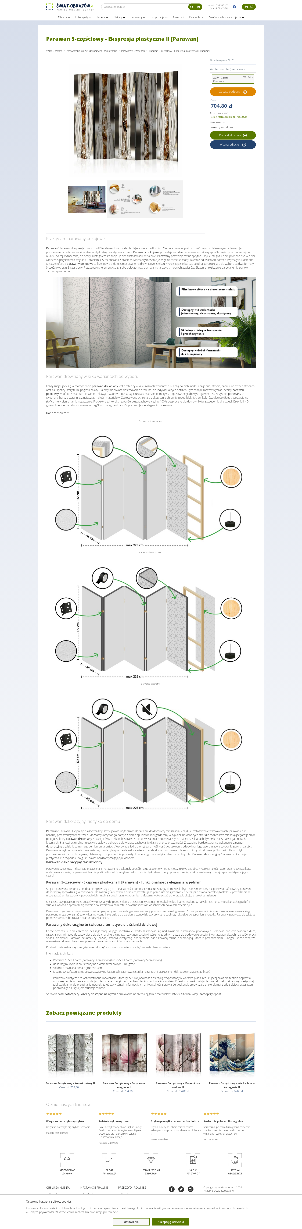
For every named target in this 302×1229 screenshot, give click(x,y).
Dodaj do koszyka (230, 135)
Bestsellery (196, 17)
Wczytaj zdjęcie (230, 145)
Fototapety (81, 17)
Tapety (101, 17)
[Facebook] (172, 1189)
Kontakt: (218, 7)
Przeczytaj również (132, 1187)
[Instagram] (191, 1189)
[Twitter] (181, 1189)
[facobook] (233, 7)
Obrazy (62, 17)
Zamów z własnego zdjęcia (224, 17)
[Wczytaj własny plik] (198, 6)
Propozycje (157, 17)
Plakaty (117, 17)
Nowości (178, 17)
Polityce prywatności (41, 1212)
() (251, 6)
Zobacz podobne (229, 92)
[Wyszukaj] (191, 6)
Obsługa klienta (58, 1187)
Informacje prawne (94, 1187)
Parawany (136, 17)
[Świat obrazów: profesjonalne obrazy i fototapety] (70, 7)
